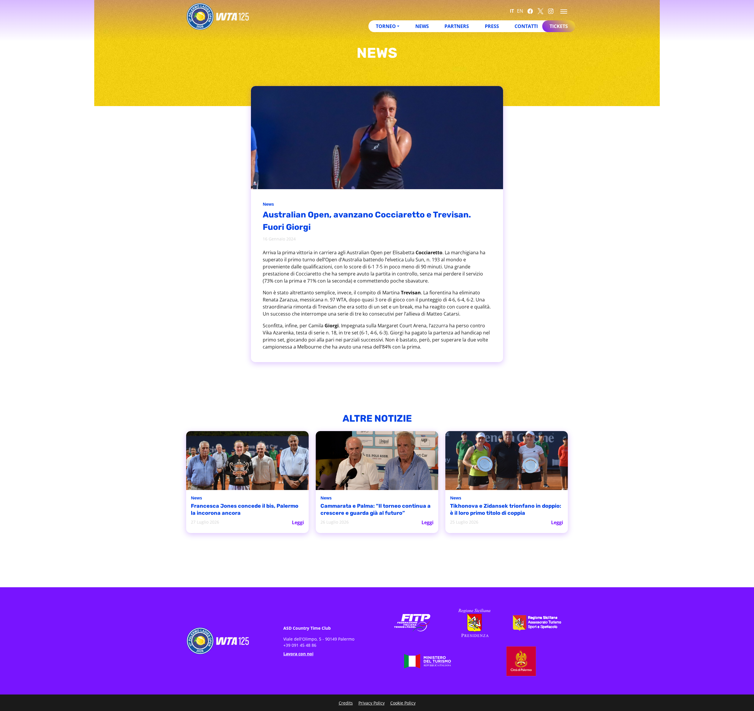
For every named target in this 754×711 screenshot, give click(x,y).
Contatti (526, 26)
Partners (456, 26)
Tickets (559, 26)
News (422, 26)
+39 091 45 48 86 (299, 645)
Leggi (298, 522)
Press (492, 26)
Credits (346, 703)
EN (520, 11)
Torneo (386, 26)
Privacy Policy (371, 703)
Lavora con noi (298, 653)
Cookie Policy (403, 703)
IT (512, 11)
